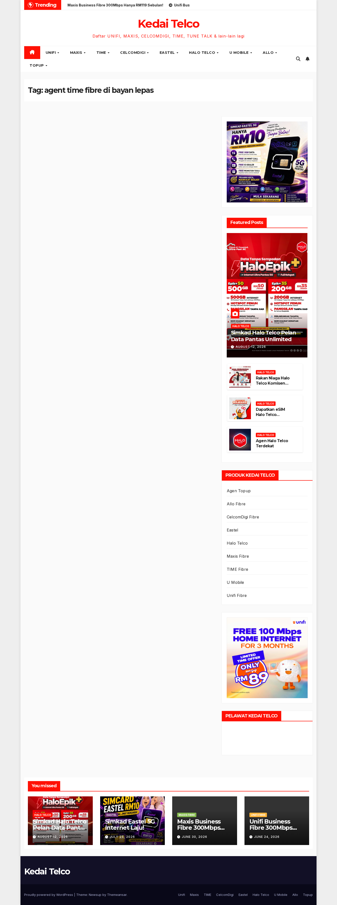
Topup (37, 65)
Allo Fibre (236, 503)
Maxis (76, 52)
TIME (101, 52)
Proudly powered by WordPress (49, 895)
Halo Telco (202, 52)
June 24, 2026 (267, 837)
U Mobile (239, 52)
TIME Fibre (237, 569)
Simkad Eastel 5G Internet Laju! (130, 824)
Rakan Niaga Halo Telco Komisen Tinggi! (272, 383)
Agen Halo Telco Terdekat (272, 443)
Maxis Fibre (238, 556)
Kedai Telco (168, 24)
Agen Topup (239, 490)
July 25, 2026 (122, 837)
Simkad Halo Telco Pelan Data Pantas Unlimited (263, 335)
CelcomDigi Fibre (243, 516)
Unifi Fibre (237, 595)
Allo (269, 52)
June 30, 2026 (194, 837)
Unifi (51, 52)
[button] (298, 58)
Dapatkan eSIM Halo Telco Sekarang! (270, 414)
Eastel (168, 52)
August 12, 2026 (251, 347)
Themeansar (117, 895)
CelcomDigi (133, 52)
